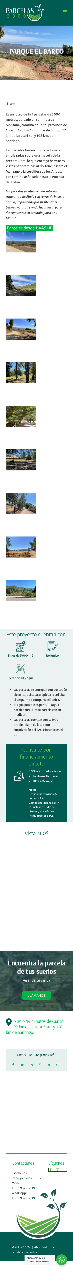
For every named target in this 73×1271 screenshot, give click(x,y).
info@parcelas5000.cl (27, 1178)
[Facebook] (13, 1065)
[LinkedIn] (31, 1065)
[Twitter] (22, 1065)
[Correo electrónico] (57, 1065)
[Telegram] (48, 1065)
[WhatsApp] (40, 1065)
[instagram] (57, 1169)
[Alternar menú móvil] (65, 12)
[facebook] (50, 1169)
